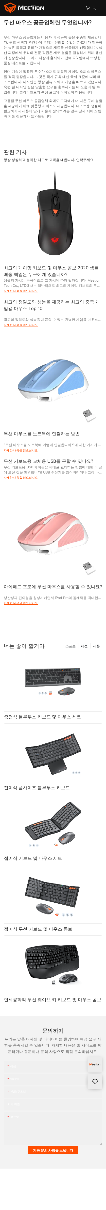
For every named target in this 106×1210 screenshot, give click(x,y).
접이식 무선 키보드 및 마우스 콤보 (38, 929)
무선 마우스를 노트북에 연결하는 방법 (42, 433)
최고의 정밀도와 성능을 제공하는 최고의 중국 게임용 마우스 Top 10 (52, 305)
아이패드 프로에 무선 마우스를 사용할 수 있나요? (53, 586)
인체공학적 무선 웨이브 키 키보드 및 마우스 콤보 (52, 999)
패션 (84, 646)
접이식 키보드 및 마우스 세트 (33, 858)
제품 (96, 646)
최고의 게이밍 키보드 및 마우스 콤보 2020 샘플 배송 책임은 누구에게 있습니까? (51, 271)
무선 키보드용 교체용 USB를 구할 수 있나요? (48, 461)
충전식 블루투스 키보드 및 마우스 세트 (42, 716)
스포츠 (70, 646)
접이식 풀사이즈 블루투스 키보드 (37, 787)
